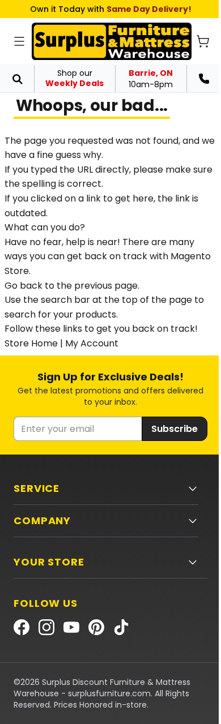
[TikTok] (121, 627)
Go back (23, 285)
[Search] (17, 78)
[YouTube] (71, 627)
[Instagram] (46, 627)
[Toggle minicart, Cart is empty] (203, 41)
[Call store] (204, 78)
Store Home (31, 343)
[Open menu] (19, 41)
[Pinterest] (96, 627)
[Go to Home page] (112, 41)
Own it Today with (111, 9)
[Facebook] (21, 627)
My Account (91, 343)
